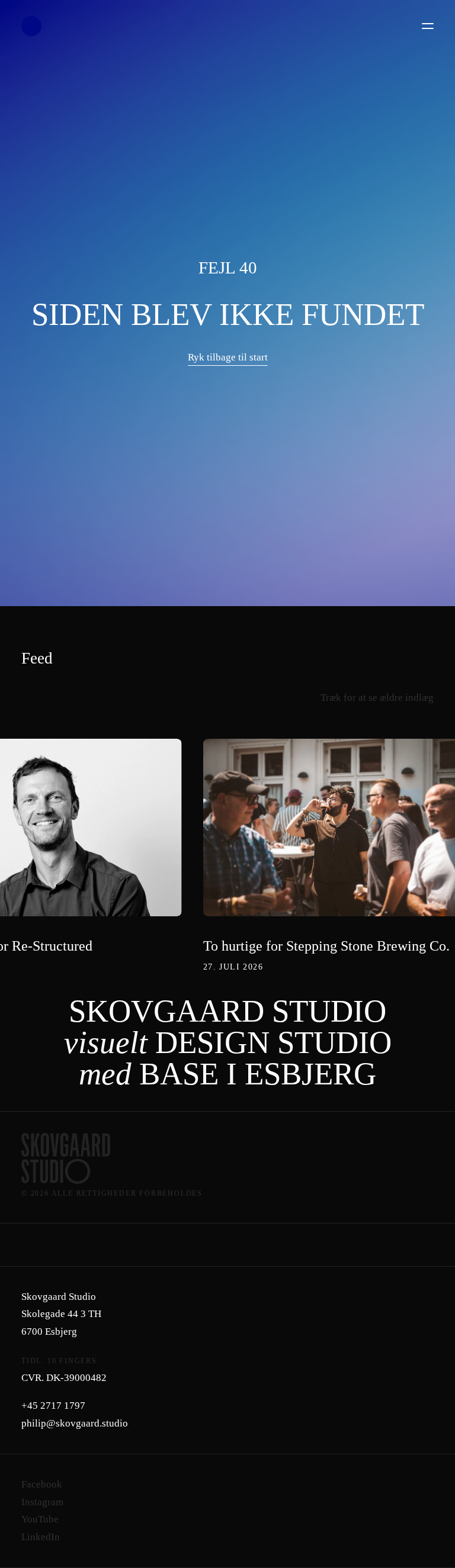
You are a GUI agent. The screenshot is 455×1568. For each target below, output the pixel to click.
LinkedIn (40, 1537)
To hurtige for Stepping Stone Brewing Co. (326, 946)
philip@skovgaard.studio (74, 1423)
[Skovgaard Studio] (31, 26)
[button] (427, 26)
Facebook (41, 1484)
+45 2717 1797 (53, 1405)
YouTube (40, 1519)
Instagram (42, 1502)
